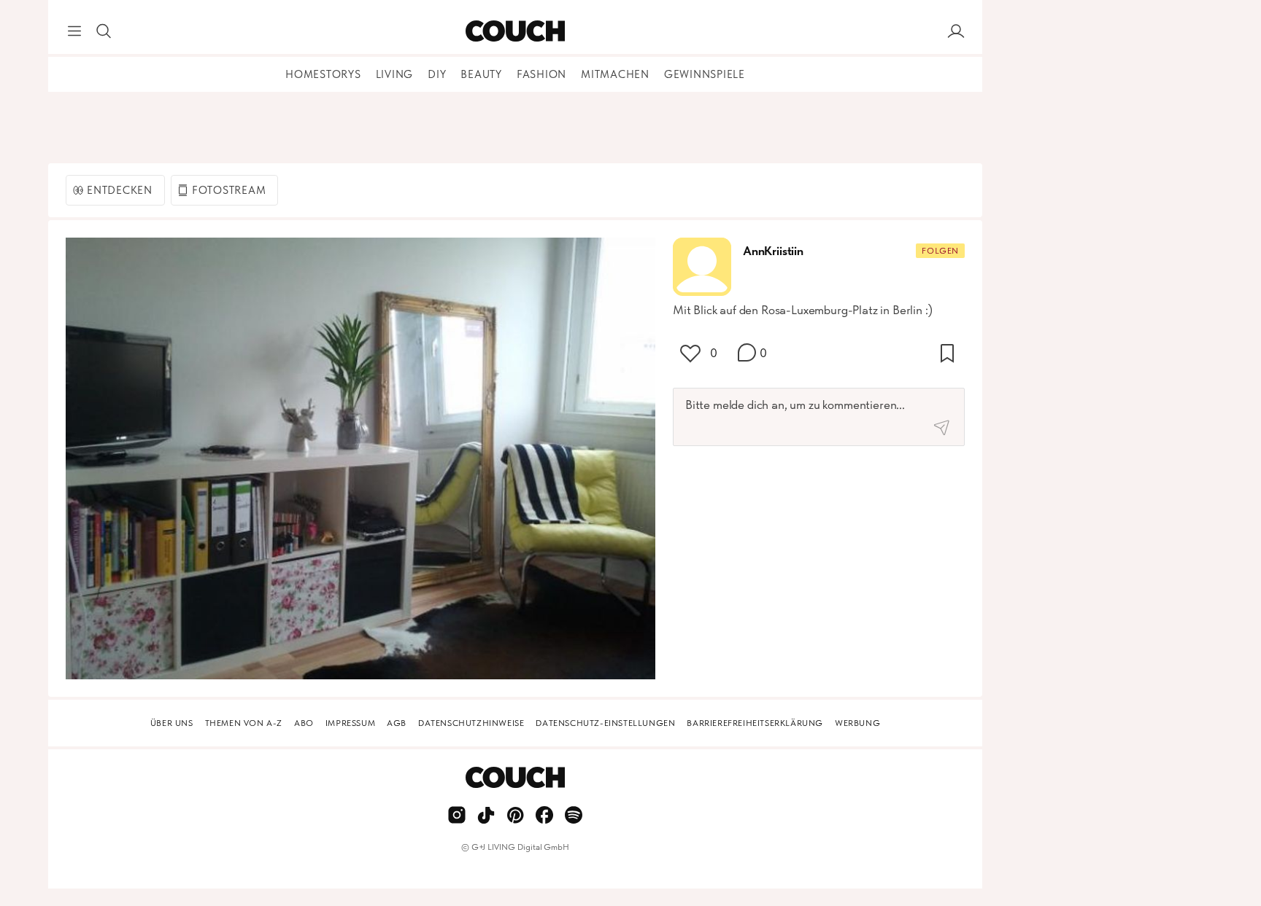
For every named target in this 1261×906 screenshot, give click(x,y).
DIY (437, 74)
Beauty (481, 74)
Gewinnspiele (704, 74)
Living (395, 74)
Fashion (541, 74)
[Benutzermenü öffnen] (956, 31)
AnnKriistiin (773, 250)
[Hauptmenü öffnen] (74, 31)
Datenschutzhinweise (471, 723)
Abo (304, 723)
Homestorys (323, 74)
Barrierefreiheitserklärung (755, 723)
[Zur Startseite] (515, 31)
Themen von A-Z (243, 723)
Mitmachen (615, 74)
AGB (396, 723)
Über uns (171, 723)
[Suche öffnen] (103, 31)
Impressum (350, 723)
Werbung (857, 723)
